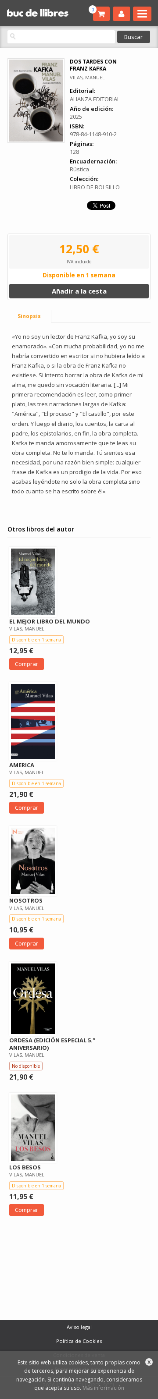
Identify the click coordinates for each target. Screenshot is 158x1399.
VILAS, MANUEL (87, 77)
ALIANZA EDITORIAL (95, 99)
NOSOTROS (26, 900)
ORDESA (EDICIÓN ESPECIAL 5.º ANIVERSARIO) (52, 1044)
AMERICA (21, 765)
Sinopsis (29, 316)
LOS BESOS (25, 1167)
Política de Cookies (79, 1341)
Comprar (26, 664)
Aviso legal (79, 1327)
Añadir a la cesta (79, 291)
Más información (103, 1388)
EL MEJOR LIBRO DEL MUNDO (49, 621)
